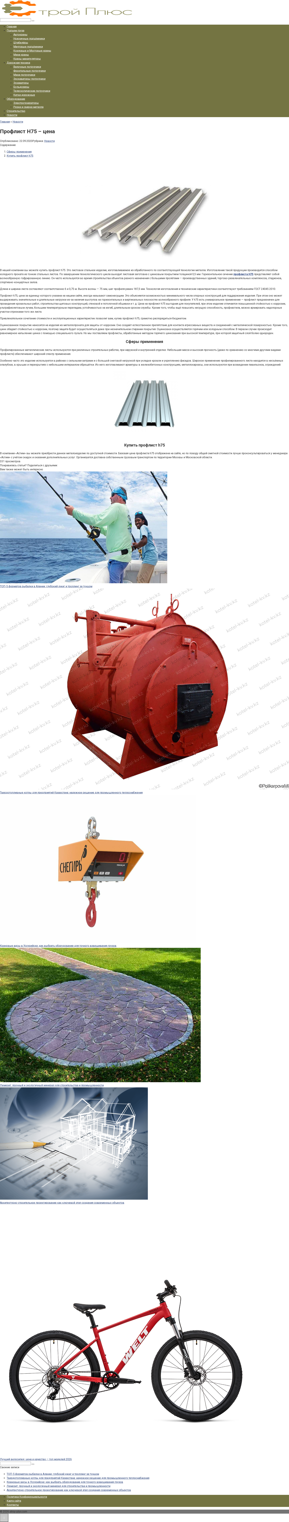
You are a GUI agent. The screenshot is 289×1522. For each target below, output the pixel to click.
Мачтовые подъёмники (28, 46)
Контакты (13, 1504)
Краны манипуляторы (27, 58)
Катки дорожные (24, 95)
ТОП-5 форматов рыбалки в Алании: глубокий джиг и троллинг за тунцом (46, 586)
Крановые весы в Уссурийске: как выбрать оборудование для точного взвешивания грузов (58, 945)
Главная (12, 26)
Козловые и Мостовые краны (32, 50)
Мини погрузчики (24, 74)
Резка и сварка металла (28, 107)
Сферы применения (19, 151)
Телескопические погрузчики (31, 90)
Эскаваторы (21, 82)
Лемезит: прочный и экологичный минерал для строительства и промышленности (52, 1085)
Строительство (16, 111)
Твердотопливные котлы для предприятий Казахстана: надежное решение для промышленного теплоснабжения (71, 792)
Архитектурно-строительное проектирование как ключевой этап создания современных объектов (62, 1202)
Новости (12, 115)
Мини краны (21, 54)
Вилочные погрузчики (27, 66)
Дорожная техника (18, 62)
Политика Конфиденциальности (27, 1496)
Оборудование (16, 99)
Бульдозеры (21, 86)
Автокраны (20, 34)
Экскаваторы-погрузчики (29, 78)
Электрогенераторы (26, 103)
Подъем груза (15, 30)
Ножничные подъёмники (29, 38)
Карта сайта (14, 1500)
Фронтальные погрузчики (29, 70)
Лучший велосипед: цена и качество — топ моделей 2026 (36, 1459)
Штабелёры (20, 42)
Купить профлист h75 (20, 155)
